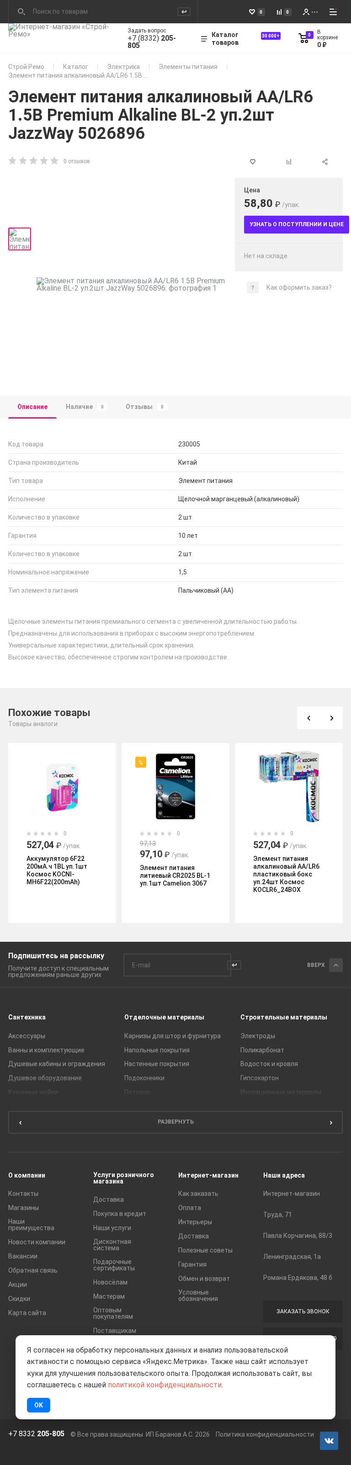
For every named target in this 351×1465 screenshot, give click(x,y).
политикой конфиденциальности (165, 1384)
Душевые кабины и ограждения (56, 1063)
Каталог (75, 67)
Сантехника (27, 1017)
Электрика (123, 67)
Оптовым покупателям (113, 1313)
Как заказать (198, 1193)
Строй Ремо (26, 67)
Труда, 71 (277, 1214)
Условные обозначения (198, 1295)
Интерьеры (195, 1222)
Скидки (19, 1298)
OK (38, 1405)
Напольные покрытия (157, 1050)
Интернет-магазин (208, 1175)
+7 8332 (36, 1434)
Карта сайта (27, 1313)
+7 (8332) (152, 42)
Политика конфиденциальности (265, 1434)
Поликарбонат (262, 1050)
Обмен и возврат (204, 1278)
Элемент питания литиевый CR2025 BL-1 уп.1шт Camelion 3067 (175, 875)
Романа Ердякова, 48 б (297, 1277)
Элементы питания (188, 67)
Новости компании (36, 1242)
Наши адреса (284, 1175)
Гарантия (192, 1264)
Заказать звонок (303, 1311)
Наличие (85, 406)
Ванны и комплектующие (46, 1050)
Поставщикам (114, 1330)
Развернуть (176, 1122)
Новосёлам (110, 1282)
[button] (308, 717)
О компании (26, 1175)
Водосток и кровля (269, 1063)
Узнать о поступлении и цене (297, 224)
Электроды (257, 1036)
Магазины (23, 1208)
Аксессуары (26, 1036)
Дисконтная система (112, 1244)
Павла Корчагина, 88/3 (297, 1235)
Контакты (23, 1193)
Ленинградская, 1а (292, 1256)
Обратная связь (33, 1270)
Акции (17, 1284)
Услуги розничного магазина (123, 1178)
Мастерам (109, 1296)
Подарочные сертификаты (114, 1264)
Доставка (108, 1199)
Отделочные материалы (164, 1017)
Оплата (189, 1208)
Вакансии (22, 1256)
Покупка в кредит (119, 1213)
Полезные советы (205, 1250)
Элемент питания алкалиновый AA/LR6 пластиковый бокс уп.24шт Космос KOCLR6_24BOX (286, 874)
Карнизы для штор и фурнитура (172, 1036)
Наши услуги (112, 1228)
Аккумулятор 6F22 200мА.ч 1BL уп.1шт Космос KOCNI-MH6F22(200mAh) (57, 870)
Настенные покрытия (156, 1063)
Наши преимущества (31, 1224)
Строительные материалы (283, 1017)
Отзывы (145, 406)
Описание (32, 406)
